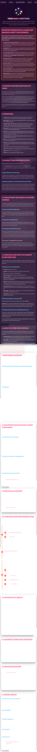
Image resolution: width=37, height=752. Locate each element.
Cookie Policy (9, 102)
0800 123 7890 (12, 536)
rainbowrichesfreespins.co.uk (11, 91)
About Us (29, 2)
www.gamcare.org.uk (7, 410)
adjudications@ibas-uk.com (13, 579)
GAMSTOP (29, 393)
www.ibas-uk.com (13, 575)
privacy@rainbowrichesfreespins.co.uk (12, 479)
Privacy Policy (4, 102)
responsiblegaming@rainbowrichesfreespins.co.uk (11, 417)
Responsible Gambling (20, 2)
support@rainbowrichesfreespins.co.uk (15, 532)
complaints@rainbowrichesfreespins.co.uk (10, 550)
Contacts (11, 2)
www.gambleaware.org (10, 413)
